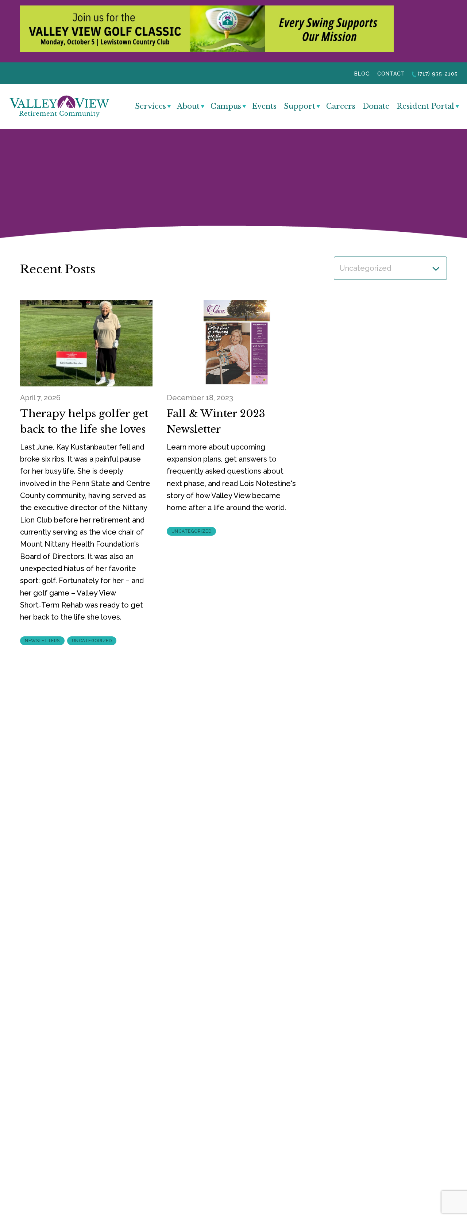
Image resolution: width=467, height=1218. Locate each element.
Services (150, 106)
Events (264, 106)
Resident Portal (425, 106)
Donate (376, 106)
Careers (340, 106)
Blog (362, 74)
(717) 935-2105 (438, 74)
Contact (391, 74)
